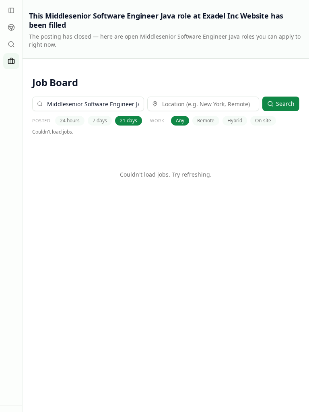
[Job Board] (11, 61)
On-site (263, 120)
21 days (128, 120)
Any (180, 120)
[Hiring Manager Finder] (11, 44)
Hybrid (234, 120)
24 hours (70, 120)
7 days (100, 120)
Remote (205, 120)
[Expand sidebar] (11, 10)
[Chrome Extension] (11, 27)
